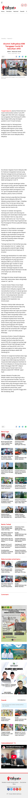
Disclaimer (23, 782)
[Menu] (2, 2)
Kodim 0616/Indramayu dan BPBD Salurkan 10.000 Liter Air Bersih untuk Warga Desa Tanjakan (21, 458)
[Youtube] (17, 789)
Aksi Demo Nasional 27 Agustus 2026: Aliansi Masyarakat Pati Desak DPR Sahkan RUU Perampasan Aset (7, 458)
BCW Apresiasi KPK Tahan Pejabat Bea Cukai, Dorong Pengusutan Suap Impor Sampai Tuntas (6, 443)
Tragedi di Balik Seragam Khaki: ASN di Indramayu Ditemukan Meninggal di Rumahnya (7, 734)
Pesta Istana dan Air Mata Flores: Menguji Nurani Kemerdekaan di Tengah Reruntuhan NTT (7, 472)
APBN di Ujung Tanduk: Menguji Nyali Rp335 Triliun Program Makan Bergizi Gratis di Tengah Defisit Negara (20, 516)
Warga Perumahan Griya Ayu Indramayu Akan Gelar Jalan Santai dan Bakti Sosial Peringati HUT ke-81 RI (21, 501)
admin (9, 51)
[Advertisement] (14, 22)
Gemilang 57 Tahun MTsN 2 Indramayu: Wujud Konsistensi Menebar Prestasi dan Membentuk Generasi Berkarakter (20, 487)
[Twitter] (11, 789)
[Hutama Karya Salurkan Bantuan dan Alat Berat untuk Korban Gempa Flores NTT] (7, 509)
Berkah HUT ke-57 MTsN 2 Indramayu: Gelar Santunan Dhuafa (6, 487)
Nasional (14, 51)
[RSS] (20, 789)
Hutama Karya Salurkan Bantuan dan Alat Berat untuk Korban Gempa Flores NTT (7, 516)
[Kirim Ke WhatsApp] (25, 56)
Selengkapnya (22, 700)
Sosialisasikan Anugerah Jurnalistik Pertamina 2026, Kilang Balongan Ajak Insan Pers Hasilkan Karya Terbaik (7, 501)
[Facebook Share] (16, 56)
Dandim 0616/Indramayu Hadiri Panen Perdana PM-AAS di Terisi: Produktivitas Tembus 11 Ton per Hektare (7, 719)
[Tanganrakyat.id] (9, 7)
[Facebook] (8, 789)
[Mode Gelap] (22, 5)
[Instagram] (14, 789)
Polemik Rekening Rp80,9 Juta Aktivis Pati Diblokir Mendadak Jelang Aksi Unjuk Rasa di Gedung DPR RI (20, 472)
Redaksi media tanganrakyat (10, 782)
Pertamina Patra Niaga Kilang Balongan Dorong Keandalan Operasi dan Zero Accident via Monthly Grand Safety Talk (20, 443)
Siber (14, 784)
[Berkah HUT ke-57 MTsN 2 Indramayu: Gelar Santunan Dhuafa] (7, 480)
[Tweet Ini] (19, 56)
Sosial (19, 51)
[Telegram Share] (22, 56)
